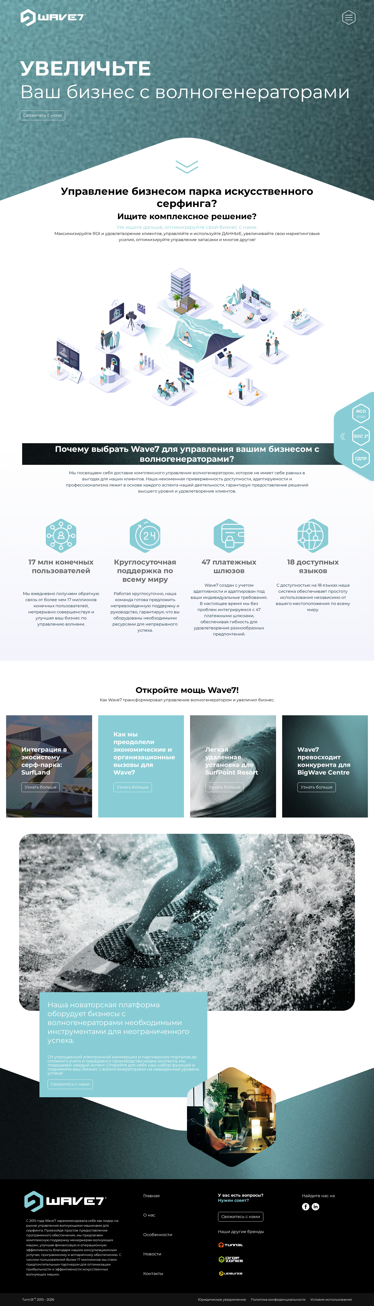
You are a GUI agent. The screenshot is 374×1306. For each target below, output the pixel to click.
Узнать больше (40, 787)
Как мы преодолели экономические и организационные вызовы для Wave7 (144, 753)
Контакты (153, 1273)
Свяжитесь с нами (42, 115)
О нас (149, 1215)
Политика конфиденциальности (278, 1299)
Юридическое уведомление (222, 1299)
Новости (152, 1254)
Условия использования (331, 1299)
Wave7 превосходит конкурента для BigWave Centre (324, 761)
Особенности (157, 1234)
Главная (151, 1195)
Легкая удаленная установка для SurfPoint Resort (231, 761)
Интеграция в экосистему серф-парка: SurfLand (44, 761)
